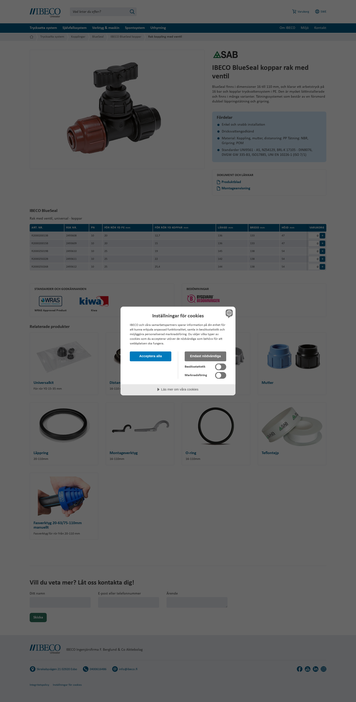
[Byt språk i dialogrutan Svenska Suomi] (228, 314)
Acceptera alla (150, 356)
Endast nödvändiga (205, 356)
